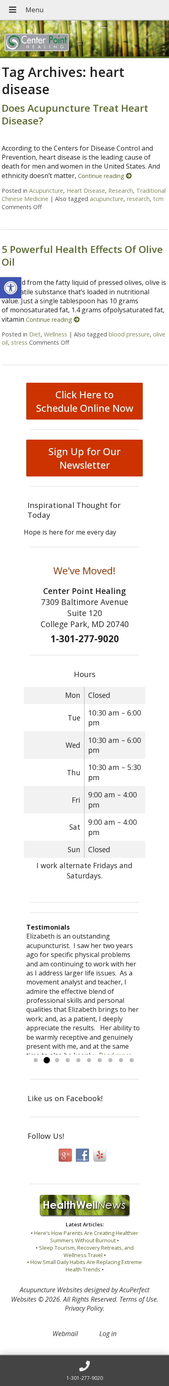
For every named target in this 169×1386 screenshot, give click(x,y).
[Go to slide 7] (100, 1060)
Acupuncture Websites (51, 1289)
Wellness (55, 334)
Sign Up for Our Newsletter (84, 458)
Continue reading (102, 176)
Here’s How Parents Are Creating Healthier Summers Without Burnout (86, 1236)
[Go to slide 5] (78, 1060)
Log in (107, 1333)
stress (19, 342)
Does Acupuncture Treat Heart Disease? (75, 114)
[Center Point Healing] (84, 39)
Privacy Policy (84, 1308)
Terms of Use (138, 1299)
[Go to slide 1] (36, 1060)
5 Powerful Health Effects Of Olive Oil (82, 255)
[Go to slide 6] (89, 1060)
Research (120, 190)
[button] (10, 287)
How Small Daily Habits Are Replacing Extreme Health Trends (86, 1265)
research (138, 199)
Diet (35, 334)
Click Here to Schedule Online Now (84, 401)
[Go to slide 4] (68, 1060)
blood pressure (129, 334)
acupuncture (106, 199)
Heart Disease (85, 190)
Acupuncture (46, 190)
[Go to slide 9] (121, 1060)
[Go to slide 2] (46, 1060)
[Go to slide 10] (132, 1060)
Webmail (65, 1333)
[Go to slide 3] (57, 1060)
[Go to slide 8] (110, 1060)
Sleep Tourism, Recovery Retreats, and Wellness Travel (86, 1251)
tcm (158, 199)
